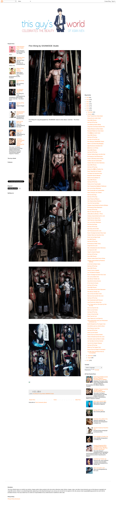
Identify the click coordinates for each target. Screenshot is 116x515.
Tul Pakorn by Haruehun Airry (94, 173)
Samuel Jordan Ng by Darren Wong (96, 258)
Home (55, 399)
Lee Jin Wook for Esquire (93, 272)
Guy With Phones (91, 239)
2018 (87, 110)
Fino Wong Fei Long (37, 393)
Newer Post (32, 399)
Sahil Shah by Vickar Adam (94, 220)
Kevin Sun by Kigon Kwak (93, 237)
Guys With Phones (92, 120)
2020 (87, 106)
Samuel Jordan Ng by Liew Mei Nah (96, 154)
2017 (87, 360)
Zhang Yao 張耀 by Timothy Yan (95, 169)
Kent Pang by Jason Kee (93, 328)
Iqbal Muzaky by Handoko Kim (94, 145)
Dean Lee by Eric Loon (19, 122)
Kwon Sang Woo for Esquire (94, 171)
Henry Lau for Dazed (92, 332)
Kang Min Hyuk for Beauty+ (94, 175)
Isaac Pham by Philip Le (93, 199)
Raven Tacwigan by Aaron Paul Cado (96, 233)
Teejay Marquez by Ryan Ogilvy (95, 128)
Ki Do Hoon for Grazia (92, 283)
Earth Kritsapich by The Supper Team (20, 48)
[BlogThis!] (35, 391)
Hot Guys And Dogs (92, 224)
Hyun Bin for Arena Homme (94, 281)
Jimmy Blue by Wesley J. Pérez (95, 213)
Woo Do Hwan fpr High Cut (94, 211)
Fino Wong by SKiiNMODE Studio (19, 91)
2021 (87, 103)
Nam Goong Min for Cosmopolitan (95, 190)
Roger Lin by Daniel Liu (19, 131)
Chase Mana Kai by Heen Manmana (96, 289)
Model (43, 393)
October (90, 114)
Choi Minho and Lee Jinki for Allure (96, 326)
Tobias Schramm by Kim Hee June (95, 336)
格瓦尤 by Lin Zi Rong (92, 148)
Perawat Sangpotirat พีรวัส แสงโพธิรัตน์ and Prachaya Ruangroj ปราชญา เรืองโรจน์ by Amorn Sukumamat (100, 447)
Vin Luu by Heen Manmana (94, 188)
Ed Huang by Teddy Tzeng (94, 243)
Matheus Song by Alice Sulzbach (20, 70)
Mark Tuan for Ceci (92, 316)
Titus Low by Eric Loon (99, 467)
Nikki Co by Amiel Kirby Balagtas (95, 143)
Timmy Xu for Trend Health (94, 184)
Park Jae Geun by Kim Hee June (95, 296)
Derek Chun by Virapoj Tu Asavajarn (96, 349)
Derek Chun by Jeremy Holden (95, 334)
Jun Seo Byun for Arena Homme (95, 341)
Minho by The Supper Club (94, 347)
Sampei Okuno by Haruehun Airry (95, 235)
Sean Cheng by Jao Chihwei (94, 192)
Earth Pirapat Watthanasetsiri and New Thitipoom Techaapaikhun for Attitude (101, 378)
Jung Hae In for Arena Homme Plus (96, 126)
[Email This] (33, 391)
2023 (87, 99)
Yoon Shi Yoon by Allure (93, 203)
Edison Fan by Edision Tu (93, 177)
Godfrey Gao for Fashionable (94, 160)
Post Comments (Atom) (41, 402)
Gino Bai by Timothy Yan (93, 278)
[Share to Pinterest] (40, 391)
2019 (87, 108)
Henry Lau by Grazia (92, 310)
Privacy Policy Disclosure (14, 499)
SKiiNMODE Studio (49, 393)
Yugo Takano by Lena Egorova (95, 318)
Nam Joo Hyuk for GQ (92, 307)
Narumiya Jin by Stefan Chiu (20, 58)
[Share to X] (37, 391)
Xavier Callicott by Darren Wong (95, 158)
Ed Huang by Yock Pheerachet (94, 156)
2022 (87, 101)
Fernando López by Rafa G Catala (95, 339)
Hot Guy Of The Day (92, 122)
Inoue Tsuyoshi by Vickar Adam (95, 116)
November (90, 112)
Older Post (77, 399)
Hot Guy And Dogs (92, 194)
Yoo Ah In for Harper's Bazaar (94, 343)
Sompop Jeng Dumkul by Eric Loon (96, 216)
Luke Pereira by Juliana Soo (94, 302)
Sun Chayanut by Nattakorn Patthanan (96, 186)
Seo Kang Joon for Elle (93, 228)
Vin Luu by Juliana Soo (93, 276)
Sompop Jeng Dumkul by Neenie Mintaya (97, 205)
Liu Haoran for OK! (92, 250)
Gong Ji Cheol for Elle (92, 314)
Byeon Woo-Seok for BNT (100, 401)
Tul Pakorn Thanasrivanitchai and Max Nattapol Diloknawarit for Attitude (20, 142)
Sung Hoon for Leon (92, 245)
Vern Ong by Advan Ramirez (94, 201)
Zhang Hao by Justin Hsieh (94, 118)
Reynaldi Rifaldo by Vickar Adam (95, 131)
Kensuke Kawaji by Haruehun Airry (20, 113)
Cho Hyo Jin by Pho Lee (93, 139)
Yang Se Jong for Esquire (93, 252)
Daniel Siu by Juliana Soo (93, 218)
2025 (87, 97)
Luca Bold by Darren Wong (94, 124)
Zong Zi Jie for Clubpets (93, 270)
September (90, 355)
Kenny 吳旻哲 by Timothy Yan (101, 436)
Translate (97, 370)
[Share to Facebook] (38, 391)
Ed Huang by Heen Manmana (94, 207)
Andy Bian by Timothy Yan (100, 459)
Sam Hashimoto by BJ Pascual (95, 300)
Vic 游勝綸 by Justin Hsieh (93, 133)
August (89, 357)
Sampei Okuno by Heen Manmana (95, 162)
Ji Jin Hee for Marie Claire (93, 264)
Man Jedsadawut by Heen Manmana (96, 248)
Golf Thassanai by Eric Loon (94, 230)
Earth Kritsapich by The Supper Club (96, 324)
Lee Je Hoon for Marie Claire (94, 293)
